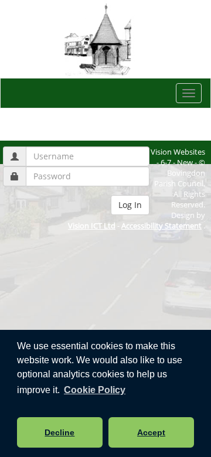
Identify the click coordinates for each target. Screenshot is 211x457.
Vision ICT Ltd (91, 225)
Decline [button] (59, 432)
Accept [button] (151, 432)
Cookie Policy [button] (94, 390)
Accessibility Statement (161, 225)
